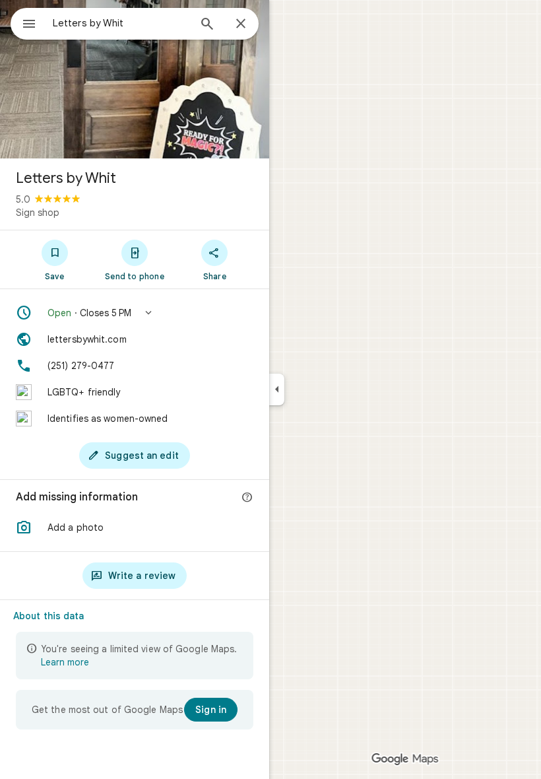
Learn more (65, 662)
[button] (134, 313)
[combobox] (121, 23)
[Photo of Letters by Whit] (134, 79)
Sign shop (37, 213)
